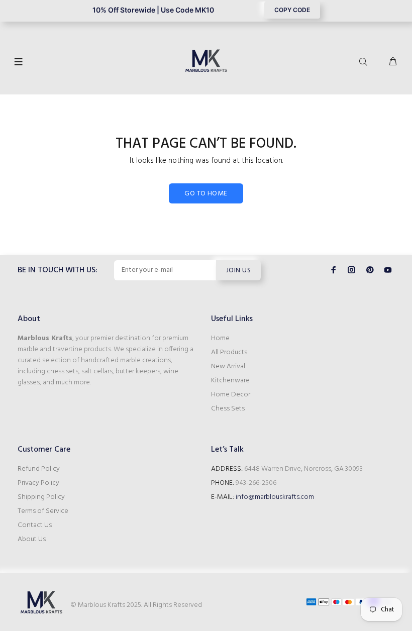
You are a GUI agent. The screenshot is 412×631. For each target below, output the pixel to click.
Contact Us (35, 525)
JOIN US (238, 270)
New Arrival (228, 366)
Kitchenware (230, 380)
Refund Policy (39, 469)
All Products (229, 352)
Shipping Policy (41, 497)
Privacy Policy (38, 483)
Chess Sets (228, 408)
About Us (32, 539)
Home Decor (230, 394)
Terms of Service (43, 511)
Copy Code (292, 10)
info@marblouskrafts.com (275, 497)
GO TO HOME (205, 193)
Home (220, 338)
